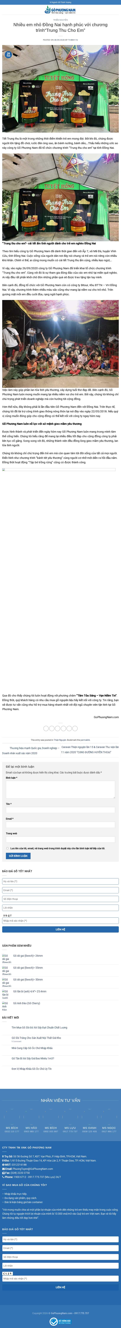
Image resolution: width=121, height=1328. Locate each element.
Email (9, 818)
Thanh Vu (73, 40)
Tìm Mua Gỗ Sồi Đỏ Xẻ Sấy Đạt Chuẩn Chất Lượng (39, 1027)
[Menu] (4, 10)
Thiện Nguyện (60, 20)
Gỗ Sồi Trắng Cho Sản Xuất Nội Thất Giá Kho (36, 1037)
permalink (85, 740)
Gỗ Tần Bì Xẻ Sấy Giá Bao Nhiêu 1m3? (33, 1058)
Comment (16, 1041)
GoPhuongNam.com (62, 1313)
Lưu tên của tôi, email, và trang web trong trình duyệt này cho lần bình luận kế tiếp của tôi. (57, 848)
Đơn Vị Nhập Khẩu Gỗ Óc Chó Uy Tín (31, 1068)
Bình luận (11, 777)
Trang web (11, 833)
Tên (9, 804)
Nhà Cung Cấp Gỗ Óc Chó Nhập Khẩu (32, 1048)
